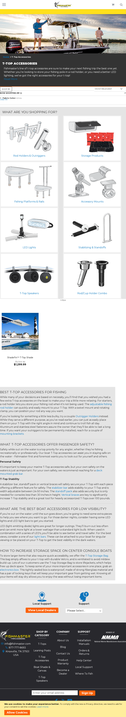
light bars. (40, 536)
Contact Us (63, 653)
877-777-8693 (17, 647)
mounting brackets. (12, 433)
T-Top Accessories (42, 658)
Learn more (42, 706)
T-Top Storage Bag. (97, 555)
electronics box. (9, 569)
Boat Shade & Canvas (42, 669)
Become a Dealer (63, 672)
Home (6, 57)
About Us (63, 640)
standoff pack (63, 491)
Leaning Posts (42, 650)
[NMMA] (110, 641)
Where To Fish (84, 673)
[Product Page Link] (20, 331)
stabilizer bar (59, 487)
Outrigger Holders (87, 416)
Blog (63, 647)
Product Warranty (63, 662)
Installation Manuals (84, 642)
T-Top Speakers (42, 679)
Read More (10, 79)
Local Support (84, 667)
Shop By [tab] (6, 89)
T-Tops (42, 643)
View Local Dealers (42, 610)
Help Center (84, 660)
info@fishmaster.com (18, 643)
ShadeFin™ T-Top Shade (20, 357)
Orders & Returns (84, 652)
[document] (63, 709)
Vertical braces (70, 494)
